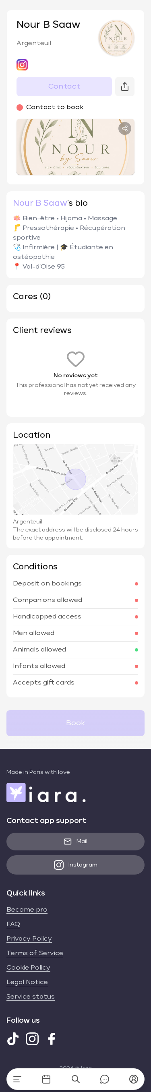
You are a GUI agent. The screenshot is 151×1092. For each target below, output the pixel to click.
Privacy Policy (29, 939)
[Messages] (105, 1079)
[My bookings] (46, 1079)
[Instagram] (32, 1038)
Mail (82, 841)
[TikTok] (12, 1038)
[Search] (76, 1079)
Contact (64, 86)
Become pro (27, 910)
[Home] (17, 1079)
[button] (134, 1079)
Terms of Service (34, 953)
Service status (30, 997)
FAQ (13, 924)
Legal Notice (27, 982)
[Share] (124, 128)
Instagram (82, 865)
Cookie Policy (28, 968)
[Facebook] (51, 1038)
